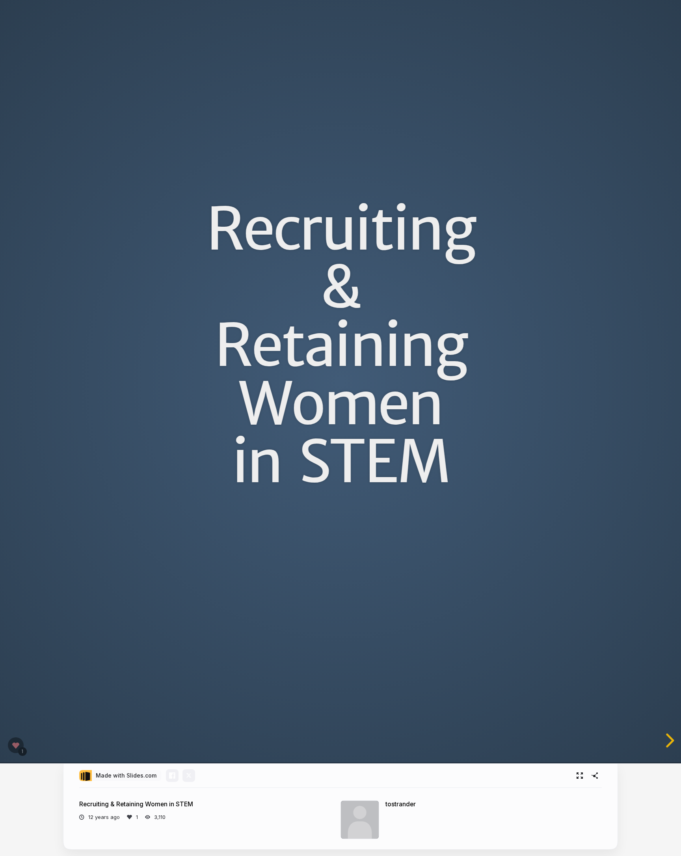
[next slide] (673, 740)
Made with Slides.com (126, 775)
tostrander (400, 804)
